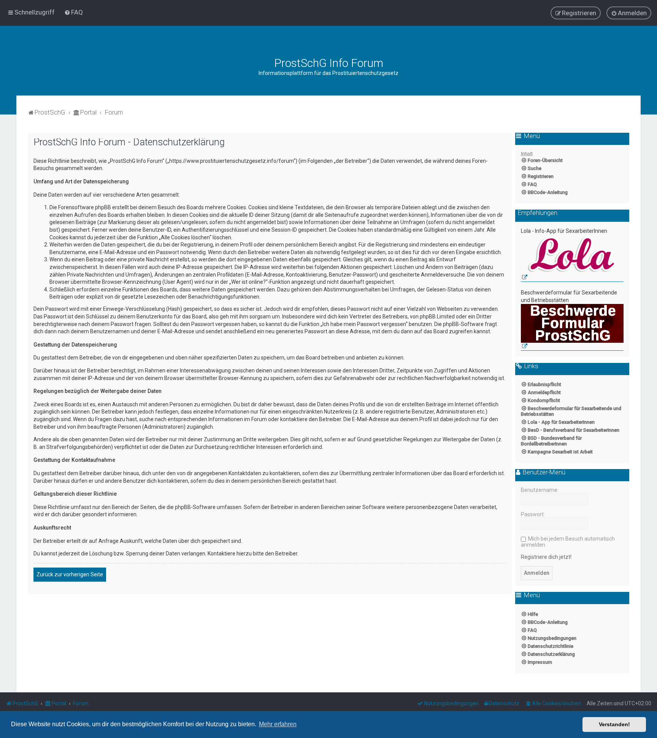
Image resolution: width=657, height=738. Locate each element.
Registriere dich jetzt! (546, 557)
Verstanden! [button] (614, 724)
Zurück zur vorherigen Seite (69, 574)
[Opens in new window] (572, 258)
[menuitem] (73, 12)
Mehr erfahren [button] (278, 724)
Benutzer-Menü (543, 472)
